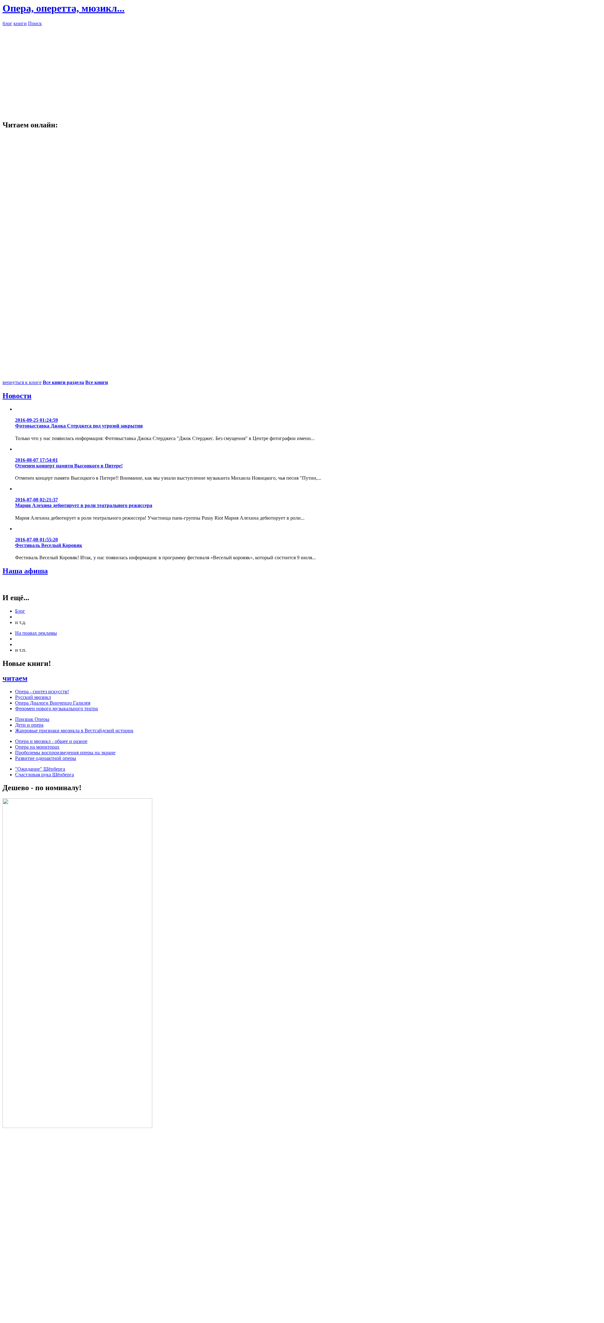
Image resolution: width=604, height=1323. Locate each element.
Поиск (35, 23)
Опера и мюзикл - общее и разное (51, 741)
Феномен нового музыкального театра (56, 708)
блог (7, 23)
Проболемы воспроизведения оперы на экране (65, 752)
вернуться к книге (22, 382)
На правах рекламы (36, 633)
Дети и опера (29, 725)
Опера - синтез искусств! (42, 691)
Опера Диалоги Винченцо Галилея (52, 703)
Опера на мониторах (37, 747)
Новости (17, 396)
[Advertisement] (302, 70)
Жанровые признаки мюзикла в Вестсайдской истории (74, 730)
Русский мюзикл (33, 697)
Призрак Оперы (32, 719)
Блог (20, 611)
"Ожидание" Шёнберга (40, 769)
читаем (15, 678)
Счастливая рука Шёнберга (44, 774)
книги (20, 23)
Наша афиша (25, 571)
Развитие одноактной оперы (45, 758)
